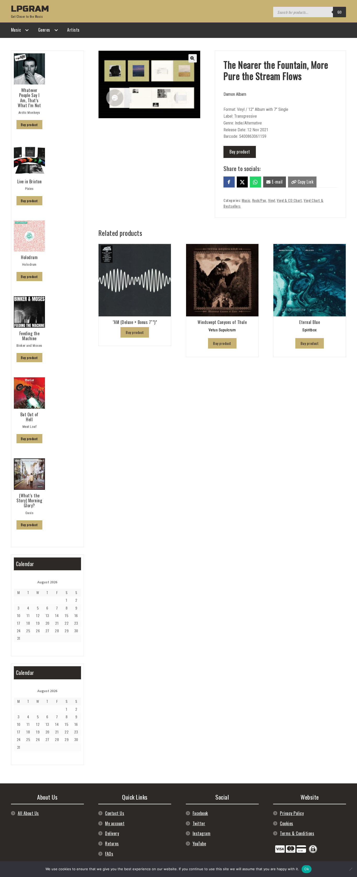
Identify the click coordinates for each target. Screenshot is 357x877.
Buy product (239, 152)
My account (114, 823)
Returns (112, 843)
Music (16, 30)
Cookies (286, 823)
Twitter (199, 823)
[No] (350, 869)
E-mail (276, 182)
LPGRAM (30, 9)
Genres (44, 30)
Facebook (200, 813)
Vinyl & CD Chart (289, 200)
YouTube (199, 843)
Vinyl (271, 200)
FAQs (109, 854)
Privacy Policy (292, 813)
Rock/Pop (259, 200)
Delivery (112, 833)
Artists (73, 30)
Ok (306, 869)
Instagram (202, 833)
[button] (192, 58)
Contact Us (114, 813)
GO (339, 12)
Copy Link (304, 182)
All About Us (28, 813)
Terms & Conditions (297, 833)
